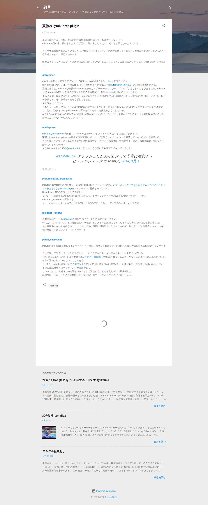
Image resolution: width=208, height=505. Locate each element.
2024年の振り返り (53, 451)
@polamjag (65, 188)
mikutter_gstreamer (52, 133)
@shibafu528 (65, 156)
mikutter (54, 285)
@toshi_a (71, 148)
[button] (164, 26)
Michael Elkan (112, 497)
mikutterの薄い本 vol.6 (119, 85)
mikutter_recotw (52, 212)
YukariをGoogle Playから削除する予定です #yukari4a (75, 380)
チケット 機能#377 (94, 256)
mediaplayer (49, 127)
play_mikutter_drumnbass (57, 178)
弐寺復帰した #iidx (54, 415)
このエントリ (79, 264)
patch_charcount (52, 239)
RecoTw (67, 219)
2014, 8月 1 (130, 161)
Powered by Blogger (106, 491)
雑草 (47, 7)
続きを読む (160, 406)
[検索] (170, 8)
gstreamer (48, 75)
